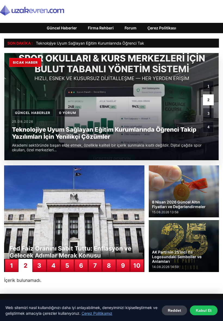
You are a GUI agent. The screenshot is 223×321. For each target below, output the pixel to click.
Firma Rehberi (101, 28)
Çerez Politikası (161, 28)
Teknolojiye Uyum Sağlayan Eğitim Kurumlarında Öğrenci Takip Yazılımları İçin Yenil (109, 43)
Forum (131, 28)
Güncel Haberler (62, 28)
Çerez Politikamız (97, 313)
